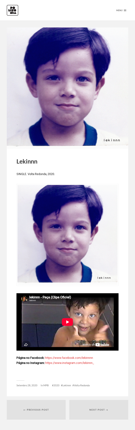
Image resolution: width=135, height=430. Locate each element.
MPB (46, 385)
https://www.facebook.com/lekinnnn (69, 357)
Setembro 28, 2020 (26, 385)
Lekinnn (66, 385)
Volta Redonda (82, 385)
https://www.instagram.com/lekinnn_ (69, 363)
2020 (56, 385)
